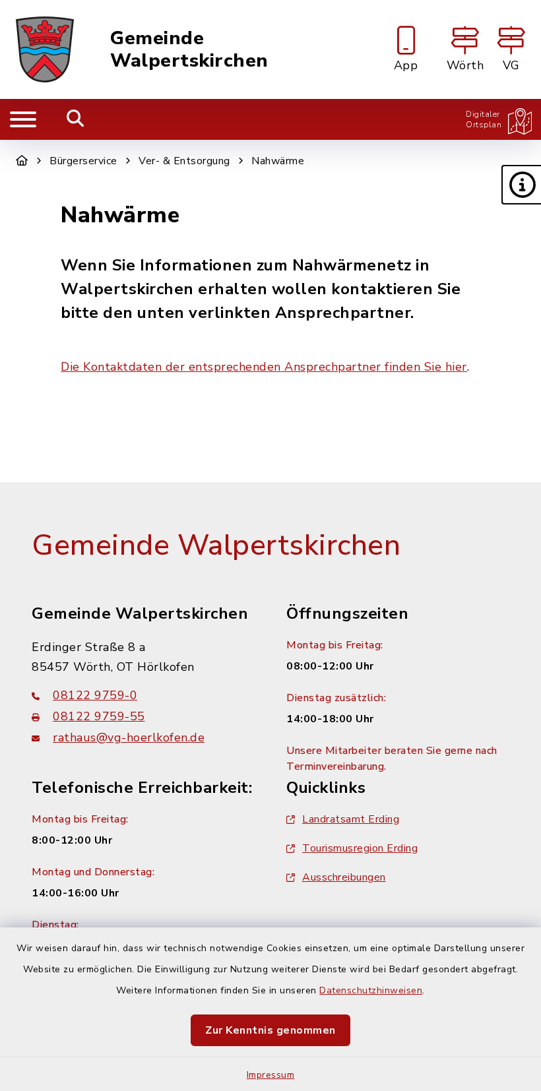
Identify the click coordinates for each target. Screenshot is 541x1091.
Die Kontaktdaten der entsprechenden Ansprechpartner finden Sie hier (264, 367)
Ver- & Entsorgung (184, 161)
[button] (521, 184)
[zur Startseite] (45, 49)
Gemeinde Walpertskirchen (189, 50)
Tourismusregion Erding (360, 848)
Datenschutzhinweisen (370, 990)
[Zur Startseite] (22, 161)
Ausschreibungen (344, 877)
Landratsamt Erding (350, 819)
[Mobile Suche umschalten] (75, 119)
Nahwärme (277, 161)
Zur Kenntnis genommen (270, 1030)
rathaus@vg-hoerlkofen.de (129, 737)
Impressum (271, 1075)
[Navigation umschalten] (23, 119)
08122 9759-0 (95, 695)
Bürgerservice (83, 161)
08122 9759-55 (99, 716)
